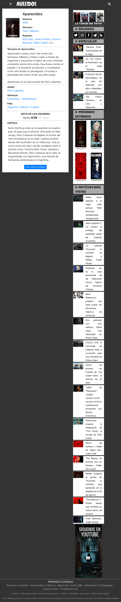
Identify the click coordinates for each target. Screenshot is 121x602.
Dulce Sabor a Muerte (43, 585)
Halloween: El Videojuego (98, 585)
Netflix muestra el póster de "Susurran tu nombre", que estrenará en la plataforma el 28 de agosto (94, 484)
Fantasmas (13, 98)
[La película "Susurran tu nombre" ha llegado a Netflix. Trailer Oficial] (78, 246)
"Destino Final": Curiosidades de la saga (94, 50)
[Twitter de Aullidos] (76, 35)
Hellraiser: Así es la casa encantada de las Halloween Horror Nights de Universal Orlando (94, 279)
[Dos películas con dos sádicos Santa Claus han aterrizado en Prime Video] (78, 320)
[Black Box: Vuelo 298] (80, 165)
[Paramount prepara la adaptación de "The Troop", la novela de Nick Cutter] (78, 421)
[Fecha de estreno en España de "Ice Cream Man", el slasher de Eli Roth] (78, 365)
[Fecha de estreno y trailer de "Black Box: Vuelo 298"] (78, 443)
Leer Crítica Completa (35, 167)
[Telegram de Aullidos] (95, 35)
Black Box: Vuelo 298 (70, 585)
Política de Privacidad (100, 593)
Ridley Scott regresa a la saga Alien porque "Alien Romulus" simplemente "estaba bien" (94, 208)
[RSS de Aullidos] (101, 35)
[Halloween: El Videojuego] (96, 165)
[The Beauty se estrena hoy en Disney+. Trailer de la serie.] (78, 459)
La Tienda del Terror (88, 23)
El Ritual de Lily (69, 588)
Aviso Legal (84, 593)
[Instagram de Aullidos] (82, 35)
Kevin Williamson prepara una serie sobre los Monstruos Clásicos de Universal (94, 305)
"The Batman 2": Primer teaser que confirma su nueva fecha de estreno (94, 506)
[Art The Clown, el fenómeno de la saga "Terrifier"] (78, 59)
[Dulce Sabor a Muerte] (96, 133)
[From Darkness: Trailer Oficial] (78, 519)
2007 (25, 22)
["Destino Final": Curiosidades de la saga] (78, 47)
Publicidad (73, 593)
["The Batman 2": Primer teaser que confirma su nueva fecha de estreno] (78, 500)
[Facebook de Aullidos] (88, 35)
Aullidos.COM (30, 593)
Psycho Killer (51, 588)
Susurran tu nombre (17, 585)
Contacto (64, 593)
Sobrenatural (29, 98)
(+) (51, 42)
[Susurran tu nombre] (80, 133)
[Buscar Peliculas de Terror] (109, 4)
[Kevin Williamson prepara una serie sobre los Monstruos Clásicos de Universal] (78, 294)
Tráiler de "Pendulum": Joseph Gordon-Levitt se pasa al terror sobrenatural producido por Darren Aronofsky (94, 401)
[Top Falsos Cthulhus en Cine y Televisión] (78, 97)
